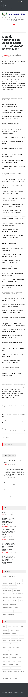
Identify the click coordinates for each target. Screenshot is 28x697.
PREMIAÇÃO (6, 668)
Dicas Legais (17, 590)
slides (4, 614)
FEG (11, 654)
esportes (19, 650)
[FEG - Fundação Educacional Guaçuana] (14, 14)
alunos (9, 626)
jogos (14, 661)
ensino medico (16, 647)
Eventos (22, 600)
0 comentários (7, 56)
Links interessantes (7, 607)
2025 (4, 626)
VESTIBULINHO (13, 678)
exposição (5, 654)
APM (22, 626)
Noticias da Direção (7, 611)
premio (13, 668)
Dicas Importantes (7, 590)
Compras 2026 (5, 526)
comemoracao (6, 633)
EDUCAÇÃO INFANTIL (18, 593)
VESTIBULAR (11, 614)
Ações (3, 514)
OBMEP (5, 664)
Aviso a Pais (12, 583)
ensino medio (6, 650)
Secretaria (6, 489)
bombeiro (5, 630)
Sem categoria (17, 611)
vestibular (5, 678)
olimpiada (11, 664)
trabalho (11, 674)
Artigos (7, 54)
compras (14, 633)
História (6, 482)
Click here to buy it (6, 694)
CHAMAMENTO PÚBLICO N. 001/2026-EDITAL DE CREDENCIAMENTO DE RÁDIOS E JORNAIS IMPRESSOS (9, 521)
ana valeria (15, 626)
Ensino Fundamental (17, 597)
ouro (17, 664)
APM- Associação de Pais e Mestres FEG (12, 580)
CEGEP (17, 630)
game (20, 657)
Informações (13, 604)
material (16, 607)
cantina (11, 630)
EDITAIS (15, 644)
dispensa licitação (7, 644)
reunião (10, 671)
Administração (7, 491)
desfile (4, 640)
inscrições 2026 (6, 661)
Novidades (5, 455)
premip (18, 668)
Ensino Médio (6, 600)
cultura (21, 637)
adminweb (6, 55)
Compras (5, 587)
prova (4, 671)
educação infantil (7, 597)
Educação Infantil (7, 593)
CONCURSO (14, 637)
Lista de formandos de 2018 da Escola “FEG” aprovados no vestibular (12, 43)
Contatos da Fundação (6, 9)
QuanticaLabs (11, 692)
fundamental (13, 657)
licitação (19, 661)
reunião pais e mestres (19, 671)
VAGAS (16, 674)
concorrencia (6, 637)
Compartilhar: (6, 429)
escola (13, 650)
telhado (5, 674)
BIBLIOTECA (20, 583)
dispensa (19, 640)
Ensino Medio (15, 600)
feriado (16, 654)
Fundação (5, 604)
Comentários (12, 455)
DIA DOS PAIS (12, 640)
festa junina (5, 657)
